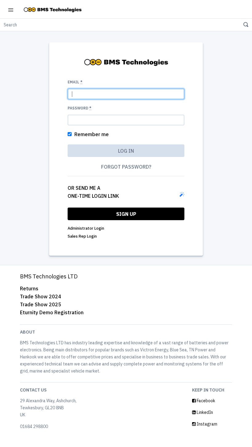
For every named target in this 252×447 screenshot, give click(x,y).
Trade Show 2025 (40, 304)
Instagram (206, 424)
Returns (29, 288)
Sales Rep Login (82, 236)
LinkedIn (204, 412)
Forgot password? (126, 167)
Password (79, 108)
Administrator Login (86, 228)
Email (75, 82)
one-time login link (93, 196)
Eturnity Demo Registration (52, 312)
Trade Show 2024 (40, 296)
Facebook (205, 400)
